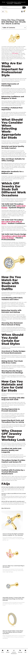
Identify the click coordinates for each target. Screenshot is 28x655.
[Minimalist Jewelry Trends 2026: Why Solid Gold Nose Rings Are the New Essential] (12, 585)
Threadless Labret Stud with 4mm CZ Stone (13, 237)
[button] (25, 27)
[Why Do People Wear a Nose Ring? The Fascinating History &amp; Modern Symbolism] (12, 618)
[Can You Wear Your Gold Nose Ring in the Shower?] (12, 553)
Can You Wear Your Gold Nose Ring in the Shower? (13, 566)
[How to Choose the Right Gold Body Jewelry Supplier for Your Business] (12, 521)
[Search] (24, 8)
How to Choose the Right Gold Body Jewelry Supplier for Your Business (13, 534)
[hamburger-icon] (3, 11)
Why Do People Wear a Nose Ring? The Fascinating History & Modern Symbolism (13, 632)
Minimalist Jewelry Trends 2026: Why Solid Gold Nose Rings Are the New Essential (13, 599)
